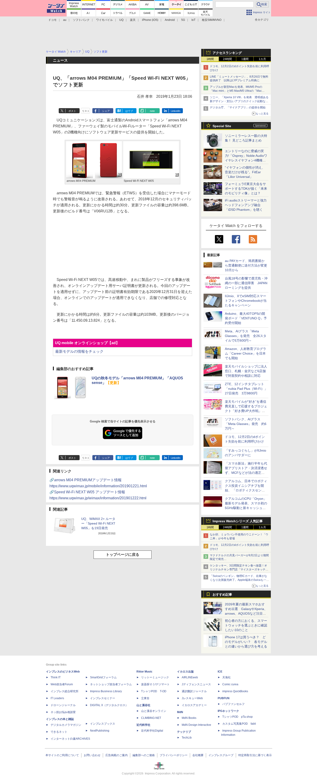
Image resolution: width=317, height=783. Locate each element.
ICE (220, 671)
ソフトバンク (81, 20)
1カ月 (262, 59)
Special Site (222, 126)
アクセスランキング (227, 53)
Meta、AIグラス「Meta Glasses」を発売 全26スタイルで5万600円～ (245, 335)
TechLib (187, 737)
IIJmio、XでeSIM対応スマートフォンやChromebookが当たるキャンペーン (246, 300)
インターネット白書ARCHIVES (70, 738)
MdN (180, 712)
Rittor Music (144, 671)
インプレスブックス (102, 723)
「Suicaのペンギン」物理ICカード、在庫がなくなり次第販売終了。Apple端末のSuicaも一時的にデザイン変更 (239, 579)
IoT (193, 20)
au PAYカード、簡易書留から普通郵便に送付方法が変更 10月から (247, 265)
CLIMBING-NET (151, 718)
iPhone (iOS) (150, 20)
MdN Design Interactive (196, 724)
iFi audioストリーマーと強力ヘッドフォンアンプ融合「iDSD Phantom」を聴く (246, 204)
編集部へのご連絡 (144, 755)
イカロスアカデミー (194, 705)
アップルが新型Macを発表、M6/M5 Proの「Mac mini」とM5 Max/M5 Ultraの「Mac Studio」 (236, 90)
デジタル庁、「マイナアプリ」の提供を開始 (237, 107)
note (152, 111)
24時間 (227, 59)
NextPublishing (99, 730)
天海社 (226, 677)
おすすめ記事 (222, 594)
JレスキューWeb (192, 698)
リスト (86, 111)
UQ (121, 20)
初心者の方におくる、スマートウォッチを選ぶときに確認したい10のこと (246, 625)
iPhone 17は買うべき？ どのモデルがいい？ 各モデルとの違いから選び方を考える (246, 641)
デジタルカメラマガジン (66, 724)
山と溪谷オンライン (153, 711)
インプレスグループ (220, 755)
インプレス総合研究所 (64, 691)
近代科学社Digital (152, 730)
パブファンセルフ (233, 704)
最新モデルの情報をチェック (79, 351)
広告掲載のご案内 (116, 755)
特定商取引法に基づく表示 (255, 755)
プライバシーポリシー (174, 755)
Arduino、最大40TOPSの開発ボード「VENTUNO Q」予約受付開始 (246, 318)
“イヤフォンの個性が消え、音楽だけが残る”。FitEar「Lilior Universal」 (245, 172)
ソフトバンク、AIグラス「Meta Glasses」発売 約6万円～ (245, 423)
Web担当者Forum (62, 684)
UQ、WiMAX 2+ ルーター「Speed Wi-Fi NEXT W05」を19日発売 (98, 523)
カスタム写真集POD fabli (239, 723)
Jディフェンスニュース (196, 684)
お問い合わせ (92, 755)
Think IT (56, 677)
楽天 (133, 20)
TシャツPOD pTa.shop (237, 716)
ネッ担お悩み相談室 (63, 712)
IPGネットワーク (228, 711)
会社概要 (198, 755)
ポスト (72, 111)
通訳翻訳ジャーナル (194, 691)
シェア (106, 111)
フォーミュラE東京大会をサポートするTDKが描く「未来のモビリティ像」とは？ (246, 188)
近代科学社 (143, 724)
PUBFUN (224, 698)
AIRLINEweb (190, 677)
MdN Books (189, 718)
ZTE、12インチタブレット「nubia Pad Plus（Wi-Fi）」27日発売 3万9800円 (246, 388)
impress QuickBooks (235, 691)
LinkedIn (175, 111)
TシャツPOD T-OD (153, 691)
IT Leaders (57, 698)
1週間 (245, 59)
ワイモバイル (104, 20)
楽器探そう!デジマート (155, 684)
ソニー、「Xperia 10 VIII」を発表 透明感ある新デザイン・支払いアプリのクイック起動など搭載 (239, 101)
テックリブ (184, 731)
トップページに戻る (122, 555)
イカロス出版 (185, 671)
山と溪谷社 (143, 705)
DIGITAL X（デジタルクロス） (109, 705)
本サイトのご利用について (62, 755)
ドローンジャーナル (63, 705)
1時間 (210, 59)
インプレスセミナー (102, 698)
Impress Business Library (106, 691)
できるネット (59, 731)
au (64, 20)
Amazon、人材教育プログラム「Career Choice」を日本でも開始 (245, 353)
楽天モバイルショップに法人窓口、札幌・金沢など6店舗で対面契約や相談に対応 (246, 371)
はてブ (129, 111)
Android (170, 20)
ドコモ (52, 20)
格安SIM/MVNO (211, 20)
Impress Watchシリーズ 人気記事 (238, 521)
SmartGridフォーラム (103, 677)
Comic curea (230, 684)
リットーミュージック (155, 677)
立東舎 (145, 698)
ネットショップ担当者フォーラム (111, 684)
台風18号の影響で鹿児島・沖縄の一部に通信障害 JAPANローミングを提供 (246, 283)
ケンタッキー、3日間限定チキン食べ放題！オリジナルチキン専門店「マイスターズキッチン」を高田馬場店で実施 (238, 569)
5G (183, 20)
